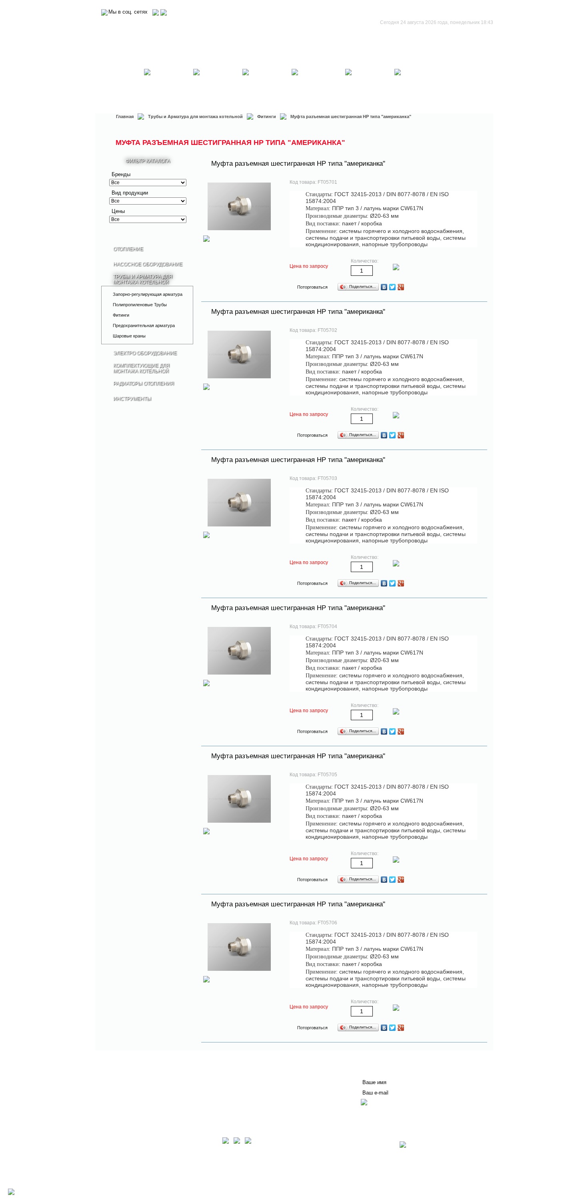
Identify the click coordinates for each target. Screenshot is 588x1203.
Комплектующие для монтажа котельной (318, 86)
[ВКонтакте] (384, 287)
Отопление (119, 86)
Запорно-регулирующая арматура (147, 294)
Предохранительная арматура (144, 325)
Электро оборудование (267, 86)
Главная (125, 116)
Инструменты (419, 86)
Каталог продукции (134, 1098)
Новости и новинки (134, 1085)
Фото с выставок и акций (142, 1104)
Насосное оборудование (169, 86)
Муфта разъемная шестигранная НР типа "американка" (298, 163)
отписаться (376, 1113)
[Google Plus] (401, 287)
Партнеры (123, 1091)
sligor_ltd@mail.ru (181, 1183)
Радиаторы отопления (370, 86)
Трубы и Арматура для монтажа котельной (218, 86)
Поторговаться (312, 287)
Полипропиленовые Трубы (140, 304)
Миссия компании (133, 1078)
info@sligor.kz (144, 1183)
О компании (125, 1072)
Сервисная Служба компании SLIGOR (254, 1072)
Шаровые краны (129, 335)
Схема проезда (128, 1188)
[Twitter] (392, 287)
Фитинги (266, 116)
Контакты (216, 1078)
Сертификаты (222, 1085)
